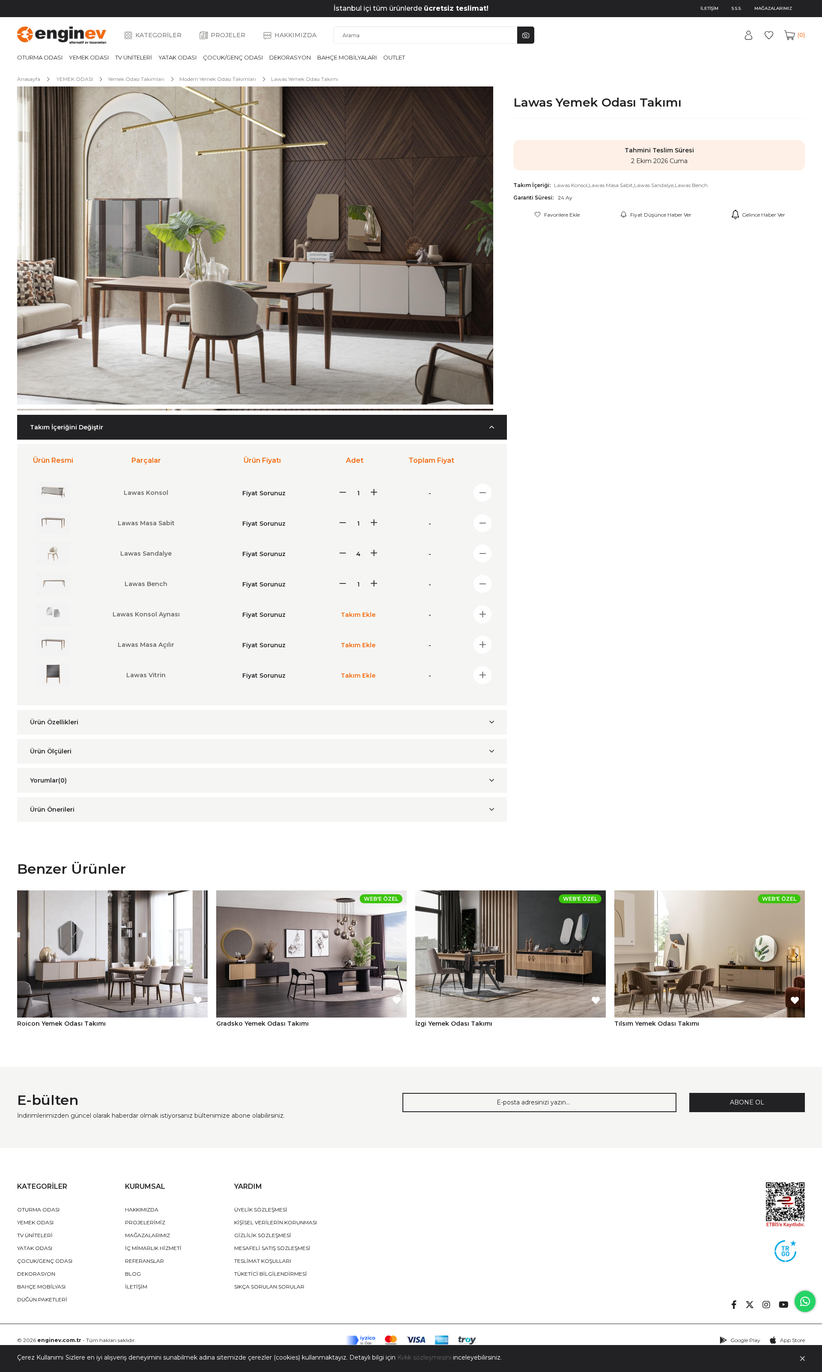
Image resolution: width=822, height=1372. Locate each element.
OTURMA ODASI (40, 57)
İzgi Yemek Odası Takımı (453, 1023)
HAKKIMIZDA (295, 35)
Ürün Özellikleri (54, 722)
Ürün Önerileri (52, 809)
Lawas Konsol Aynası (146, 614)
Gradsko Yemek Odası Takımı (262, 1023)
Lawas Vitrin (146, 675)
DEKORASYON (290, 57)
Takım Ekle (358, 615)
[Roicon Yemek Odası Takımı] (112, 954)
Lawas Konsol (570, 185)
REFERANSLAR (144, 1261)
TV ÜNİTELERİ (133, 57)
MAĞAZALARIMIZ (773, 8)
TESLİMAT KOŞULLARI (262, 1261)
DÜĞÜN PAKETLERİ (42, 1299)
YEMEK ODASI (89, 57)
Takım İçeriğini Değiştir (66, 427)
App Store (792, 1340)
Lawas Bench (691, 185)
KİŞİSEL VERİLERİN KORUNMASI (275, 1222)
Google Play (745, 1340)
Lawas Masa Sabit (611, 185)
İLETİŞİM (709, 8)
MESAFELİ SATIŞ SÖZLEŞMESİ (272, 1248)
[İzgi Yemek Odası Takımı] (510, 954)
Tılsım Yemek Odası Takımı (656, 1023)
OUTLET (394, 57)
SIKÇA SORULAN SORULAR (269, 1286)
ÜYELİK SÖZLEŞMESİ (260, 1209)
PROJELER (228, 35)
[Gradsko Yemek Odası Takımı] (311, 954)
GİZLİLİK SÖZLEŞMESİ (262, 1235)
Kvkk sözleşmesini (424, 1357)
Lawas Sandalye (653, 185)
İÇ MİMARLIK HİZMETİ (153, 1248)
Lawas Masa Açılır (146, 645)
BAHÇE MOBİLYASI (41, 1286)
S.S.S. (736, 8)
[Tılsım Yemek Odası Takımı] (709, 954)
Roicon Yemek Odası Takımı (61, 1023)
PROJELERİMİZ (145, 1222)
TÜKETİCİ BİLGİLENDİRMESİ (270, 1274)
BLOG (133, 1274)
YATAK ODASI (177, 57)
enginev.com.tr (59, 1340)
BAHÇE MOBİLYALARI (347, 57)
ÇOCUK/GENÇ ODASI (233, 57)
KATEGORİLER (158, 35)
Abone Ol (747, 1102)
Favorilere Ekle (197, 1000)
